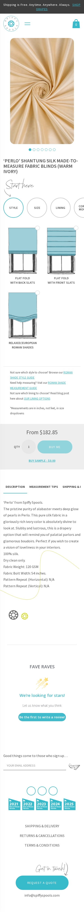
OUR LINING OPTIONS (37, 398)
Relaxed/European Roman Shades (23, 345)
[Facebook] (31, 790)
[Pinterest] (42, 790)
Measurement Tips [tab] (43, 487)
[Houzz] (53, 790)
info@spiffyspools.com (42, 895)
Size (37, 208)
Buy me (54, 447)
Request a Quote (42, 883)
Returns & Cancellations (42, 835)
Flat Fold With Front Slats (61, 280)
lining (60, 208)
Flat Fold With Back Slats (22, 280)
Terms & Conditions (42, 845)
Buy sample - (42, 461)
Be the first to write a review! (42, 717)
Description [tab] (15, 487)
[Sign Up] (74, 766)
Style (13, 208)
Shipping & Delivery (42, 826)
